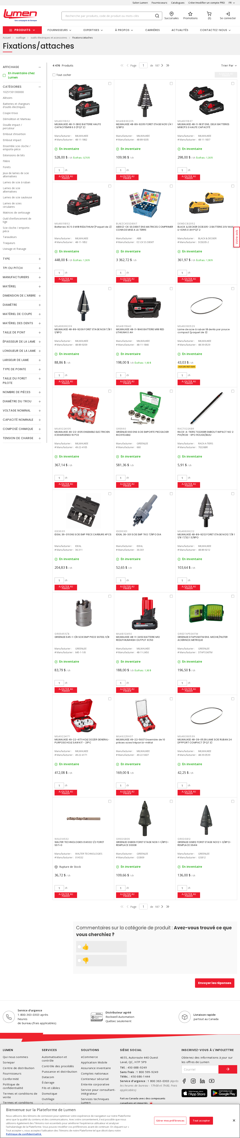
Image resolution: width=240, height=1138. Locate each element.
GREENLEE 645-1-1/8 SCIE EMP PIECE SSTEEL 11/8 (82, 637)
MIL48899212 (186, 531)
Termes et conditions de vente (20, 1095)
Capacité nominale (18, 420)
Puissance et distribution (59, 1071)
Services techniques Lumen (95, 1100)
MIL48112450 (124, 633)
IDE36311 (60, 531)
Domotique (49, 1093)
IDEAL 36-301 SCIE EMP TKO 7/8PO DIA (138, 534)
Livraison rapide (205, 1014)
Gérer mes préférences (170, 1120)
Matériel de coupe (17, 314)
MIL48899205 (125, 121)
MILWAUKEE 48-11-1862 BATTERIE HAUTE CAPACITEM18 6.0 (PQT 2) (78, 126)
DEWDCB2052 (186, 223)
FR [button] (230, 2)
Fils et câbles (51, 1088)
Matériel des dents (18, 323)
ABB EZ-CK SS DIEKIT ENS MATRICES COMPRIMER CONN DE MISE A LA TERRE (144, 228)
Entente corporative (95, 1084)
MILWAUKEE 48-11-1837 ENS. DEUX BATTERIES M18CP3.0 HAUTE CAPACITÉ (203, 126)
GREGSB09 (123, 838)
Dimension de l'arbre (19, 296)
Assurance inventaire (96, 1068)
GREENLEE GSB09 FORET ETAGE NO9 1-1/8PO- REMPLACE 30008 (142, 843)
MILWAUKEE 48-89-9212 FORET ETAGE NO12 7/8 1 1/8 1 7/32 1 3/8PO (206, 536)
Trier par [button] (227, 65)
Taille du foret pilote (15, 380)
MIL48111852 (62, 223)
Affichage (11, 67)
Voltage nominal (17, 410)
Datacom (48, 1077)
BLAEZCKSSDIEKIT (126, 223)
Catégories (12, 87)
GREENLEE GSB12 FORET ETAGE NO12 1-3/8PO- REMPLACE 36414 (204, 843)
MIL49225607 (124, 736)
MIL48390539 (186, 736)
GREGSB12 (184, 838)
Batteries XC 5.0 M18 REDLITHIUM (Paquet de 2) (83, 226)
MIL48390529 (186, 326)
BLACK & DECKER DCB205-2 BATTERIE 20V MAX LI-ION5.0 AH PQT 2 (205, 228)
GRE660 (121, 428)
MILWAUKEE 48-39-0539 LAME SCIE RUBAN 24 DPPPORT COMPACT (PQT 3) (205, 741)
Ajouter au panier (66, 177)
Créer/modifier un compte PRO (206, 2)
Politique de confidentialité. (24, 1134)
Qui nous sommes (15, 1057)
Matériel (9, 286)
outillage (21, 37)
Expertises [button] (91, 30)
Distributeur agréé (118, 1012)
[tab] (22, 67)
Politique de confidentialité (13, 1086)
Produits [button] (22, 30)
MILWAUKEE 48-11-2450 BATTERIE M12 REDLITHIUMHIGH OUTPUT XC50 (138, 638)
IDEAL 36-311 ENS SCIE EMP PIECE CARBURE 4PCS (83, 534)
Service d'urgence (30, 1010)
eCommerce (89, 1057)
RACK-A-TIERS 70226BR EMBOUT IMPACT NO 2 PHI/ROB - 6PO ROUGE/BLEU (205, 433)
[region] (120, 1121)
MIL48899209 (63, 326)
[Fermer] (234, 1120)
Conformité (11, 1079)
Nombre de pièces (17, 392)
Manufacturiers (16, 277)
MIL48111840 (123, 326)
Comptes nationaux (94, 1073)
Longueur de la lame (19, 351)
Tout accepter (201, 1120)
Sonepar (9, 1062)
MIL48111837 (185, 121)
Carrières (152, 30)
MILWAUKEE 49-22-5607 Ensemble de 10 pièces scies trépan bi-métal (140, 741)
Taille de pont (14, 332)
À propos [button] (122, 30)
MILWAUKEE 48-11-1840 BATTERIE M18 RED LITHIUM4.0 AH (140, 331)
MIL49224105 (63, 428)
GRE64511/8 (62, 633)
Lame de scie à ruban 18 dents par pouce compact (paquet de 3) (204, 331)
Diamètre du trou (17, 401)
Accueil (7, 37)
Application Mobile (94, 1062)
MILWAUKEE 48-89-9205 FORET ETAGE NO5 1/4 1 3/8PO (144, 126)
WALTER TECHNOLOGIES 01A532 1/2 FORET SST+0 (79, 843)
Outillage (48, 1099)
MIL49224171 (62, 736)
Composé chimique (18, 429)
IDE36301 (121, 531)
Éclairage (48, 1082)
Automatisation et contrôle (54, 1058)
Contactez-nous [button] (213, 30)
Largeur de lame (16, 360)
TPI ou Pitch (13, 268)
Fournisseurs (159, 2)
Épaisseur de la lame (19, 342)
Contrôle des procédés (58, 1066)
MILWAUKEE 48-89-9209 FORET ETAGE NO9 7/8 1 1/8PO (83, 331)
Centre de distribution (18, 1068)
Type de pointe (14, 369)
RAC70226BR (186, 428)
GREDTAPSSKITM (188, 633)
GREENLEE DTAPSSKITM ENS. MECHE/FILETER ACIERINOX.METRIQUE (203, 638)
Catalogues (178, 2)
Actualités (180, 30)
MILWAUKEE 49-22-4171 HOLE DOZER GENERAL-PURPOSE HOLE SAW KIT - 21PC (82, 741)
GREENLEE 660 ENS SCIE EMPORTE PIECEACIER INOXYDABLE (142, 433)
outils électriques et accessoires (49, 37)
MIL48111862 (62, 121)
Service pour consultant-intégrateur (98, 1091)
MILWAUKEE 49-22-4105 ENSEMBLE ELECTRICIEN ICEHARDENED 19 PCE (82, 433)
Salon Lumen (140, 2)
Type (6, 259)
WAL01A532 (62, 838)
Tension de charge (18, 438)
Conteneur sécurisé (95, 1079)
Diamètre (10, 305)
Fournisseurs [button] (58, 30)
